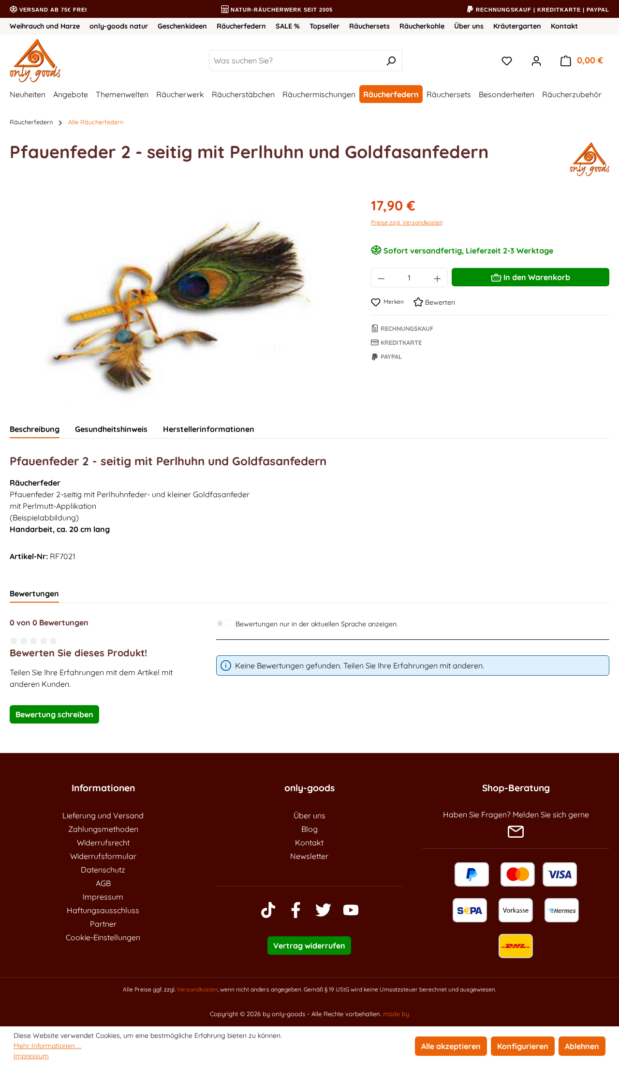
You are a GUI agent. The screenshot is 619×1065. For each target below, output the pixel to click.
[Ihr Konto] (536, 60)
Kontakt (564, 26)
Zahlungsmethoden (103, 829)
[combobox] (294, 60)
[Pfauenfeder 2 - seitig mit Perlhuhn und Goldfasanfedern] (180, 299)
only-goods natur (118, 26)
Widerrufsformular (103, 856)
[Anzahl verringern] (381, 277)
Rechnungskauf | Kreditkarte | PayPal (541, 10)
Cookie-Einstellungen (103, 937)
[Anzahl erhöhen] (437, 277)
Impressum (103, 897)
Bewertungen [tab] (34, 593)
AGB (103, 883)
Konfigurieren (522, 1046)
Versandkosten (197, 989)
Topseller (324, 26)
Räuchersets (369, 26)
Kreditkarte (400, 342)
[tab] (34, 429)
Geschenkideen (182, 26)
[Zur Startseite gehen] (66, 60)
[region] (180, 299)
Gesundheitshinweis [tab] (111, 429)
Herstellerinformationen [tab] (208, 429)
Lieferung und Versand (103, 815)
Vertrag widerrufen (309, 945)
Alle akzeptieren (451, 1046)
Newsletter (309, 856)
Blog (309, 829)
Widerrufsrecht (103, 842)
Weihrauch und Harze (45, 26)
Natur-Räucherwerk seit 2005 (281, 10)
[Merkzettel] (506, 60)
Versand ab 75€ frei (52, 10)
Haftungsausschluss (103, 910)
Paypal (390, 356)
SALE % (288, 26)
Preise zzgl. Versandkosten (407, 222)
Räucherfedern (241, 26)
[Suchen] (391, 60)
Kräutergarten (517, 26)
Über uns (469, 26)
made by (396, 1014)
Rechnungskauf (406, 328)
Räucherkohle (421, 26)
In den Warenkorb (535, 277)
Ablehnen (582, 1046)
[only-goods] (589, 159)
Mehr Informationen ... (47, 1045)
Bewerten (439, 302)
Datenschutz (103, 869)
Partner (103, 924)
